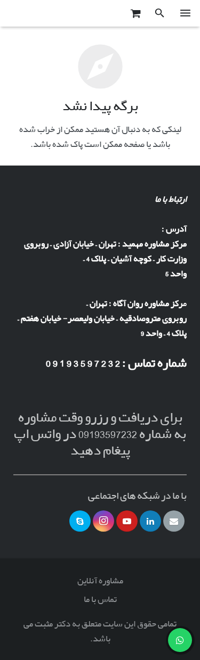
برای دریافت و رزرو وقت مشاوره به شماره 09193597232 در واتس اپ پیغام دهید (100, 434)
